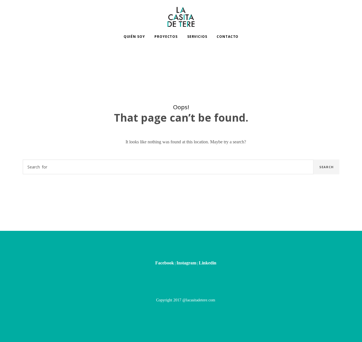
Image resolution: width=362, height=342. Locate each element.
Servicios (197, 36)
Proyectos (166, 36)
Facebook (164, 262)
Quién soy (134, 36)
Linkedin (207, 262)
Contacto (227, 36)
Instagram (186, 262)
